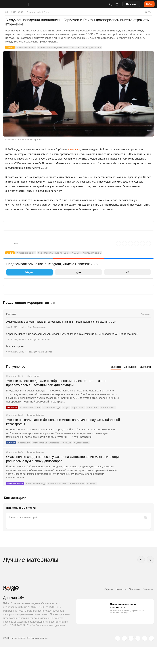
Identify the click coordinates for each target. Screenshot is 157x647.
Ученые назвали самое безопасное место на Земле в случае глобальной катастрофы (63, 422)
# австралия (24, 442)
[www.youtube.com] (131, 638)
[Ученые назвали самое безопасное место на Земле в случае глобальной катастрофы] (138, 431)
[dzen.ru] (137, 638)
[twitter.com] (117, 638)
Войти (149, 4)
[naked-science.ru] (151, 638)
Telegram (29, 272)
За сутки (116, 366)
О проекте (134, 589)
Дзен (78, 272)
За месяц (145, 366)
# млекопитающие (57, 483)
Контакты (121, 589)
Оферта (108, 589)
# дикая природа (51, 407)
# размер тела (77, 483)
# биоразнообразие (30, 407)
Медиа (10, 47)
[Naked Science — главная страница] (19, 4)
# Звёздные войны (26, 47)
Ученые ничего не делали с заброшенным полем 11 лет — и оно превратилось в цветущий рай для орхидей (56, 383)
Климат (11, 442)
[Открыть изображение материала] (78, 94)
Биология (12, 407)
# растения (78, 407)
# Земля (67, 442)
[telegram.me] (144, 638)
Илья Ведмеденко (36, 327)
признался (73, 149)
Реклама (148, 589)
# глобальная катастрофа (46, 442)
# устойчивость (81, 442)
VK (127, 272)
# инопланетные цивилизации (53, 47)
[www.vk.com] (124, 638)
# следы (91, 483)
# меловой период (35, 483)
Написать (131, 4)
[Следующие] (150, 559)
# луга (66, 407)
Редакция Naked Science (39, 12)
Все (53, 302)
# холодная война (92, 47)
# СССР (75, 47)
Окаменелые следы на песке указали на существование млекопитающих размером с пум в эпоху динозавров (63, 459)
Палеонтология (15, 483)
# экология (92, 407)
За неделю (130, 366)
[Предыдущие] (141, 559)
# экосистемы (107, 407)
